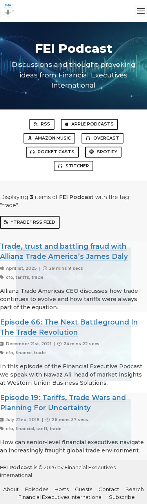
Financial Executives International (60, 497)
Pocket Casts (56, 151)
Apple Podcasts (92, 124)
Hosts (61, 489)
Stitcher (77, 166)
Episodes (36, 489)
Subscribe (122, 497)
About (11, 489)
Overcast (106, 138)
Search (134, 489)
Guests (83, 489)
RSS (45, 124)
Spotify (107, 151)
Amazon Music (53, 138)
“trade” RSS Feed (33, 222)
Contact (108, 489)
